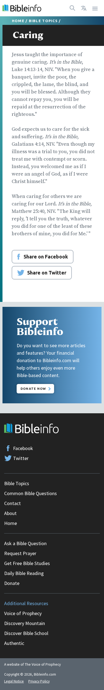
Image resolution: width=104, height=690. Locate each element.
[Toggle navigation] (95, 8)
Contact (12, 503)
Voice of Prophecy (23, 613)
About (10, 513)
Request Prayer (20, 553)
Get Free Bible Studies (27, 563)
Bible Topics (43, 21)
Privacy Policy (39, 681)
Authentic (14, 643)
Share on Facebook (46, 256)
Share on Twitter (46, 272)
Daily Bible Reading (24, 573)
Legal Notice (14, 681)
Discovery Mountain (24, 623)
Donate (11, 583)
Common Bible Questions (30, 493)
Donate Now (33, 388)
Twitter (21, 458)
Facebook (23, 448)
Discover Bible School (26, 633)
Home (18, 21)
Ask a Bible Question (25, 543)
